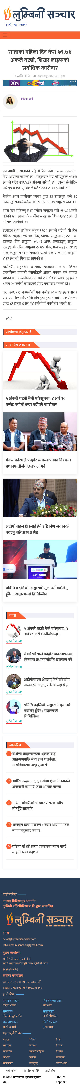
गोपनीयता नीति (31, 1070)
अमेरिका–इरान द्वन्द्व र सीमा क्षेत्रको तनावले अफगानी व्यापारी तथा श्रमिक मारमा (41, 784)
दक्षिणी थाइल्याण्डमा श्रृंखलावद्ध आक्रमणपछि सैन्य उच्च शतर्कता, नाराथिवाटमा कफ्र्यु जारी (34, 759)
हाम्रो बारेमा (11, 1070)
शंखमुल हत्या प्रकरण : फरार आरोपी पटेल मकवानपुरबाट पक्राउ (40, 828)
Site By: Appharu (61, 1079)
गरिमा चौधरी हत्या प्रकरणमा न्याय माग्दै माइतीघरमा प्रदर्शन (39, 849)
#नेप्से (9, 319)
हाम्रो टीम (50, 1070)
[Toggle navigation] (5, 35)
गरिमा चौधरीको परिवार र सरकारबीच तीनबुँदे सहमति (38, 806)
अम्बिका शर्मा (27, 99)
